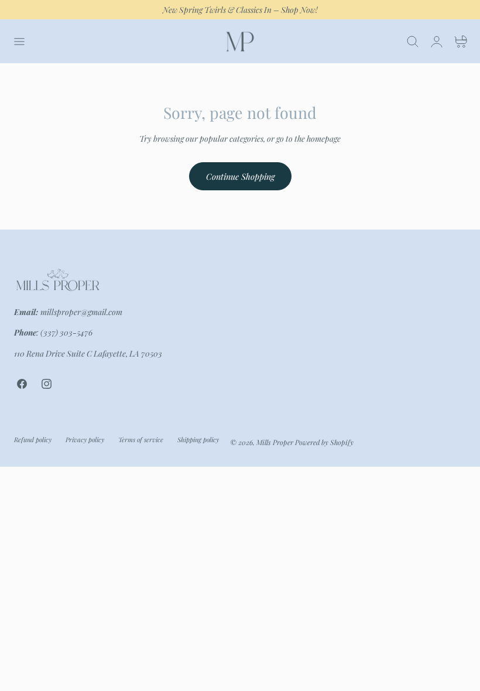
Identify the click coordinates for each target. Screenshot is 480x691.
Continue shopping (240, 176)
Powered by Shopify (324, 442)
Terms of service (140, 439)
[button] (18, 41)
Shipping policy (198, 439)
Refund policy (33, 439)
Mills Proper (274, 442)
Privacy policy (85, 439)
